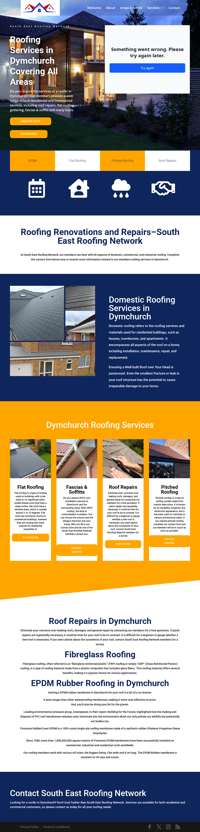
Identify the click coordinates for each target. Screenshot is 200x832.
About (110, 8)
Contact (174, 8)
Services (153, 8)
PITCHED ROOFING (169, 541)
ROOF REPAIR (123, 544)
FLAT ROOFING (30, 537)
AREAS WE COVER (30, 121)
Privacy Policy (29, 827)
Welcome (94, 8)
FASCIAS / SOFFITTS (76, 550)
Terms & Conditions (56, 827)
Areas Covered (131, 8)
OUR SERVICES (29, 134)
